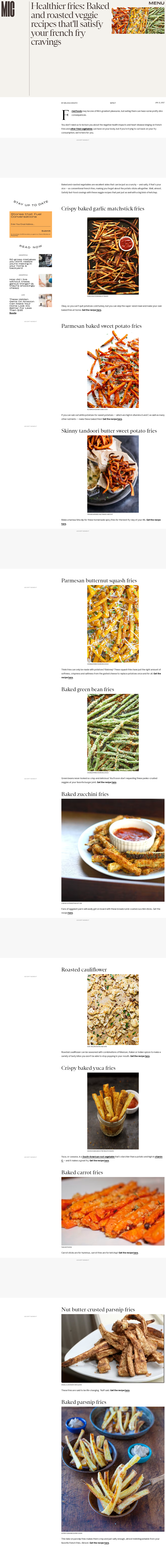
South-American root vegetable (98, 1156)
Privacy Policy (14, 235)
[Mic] (7, 9)
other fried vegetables (81, 129)
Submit (46, 231)
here (98, 310)
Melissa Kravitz (71, 103)
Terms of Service (43, 234)
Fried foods (77, 111)
